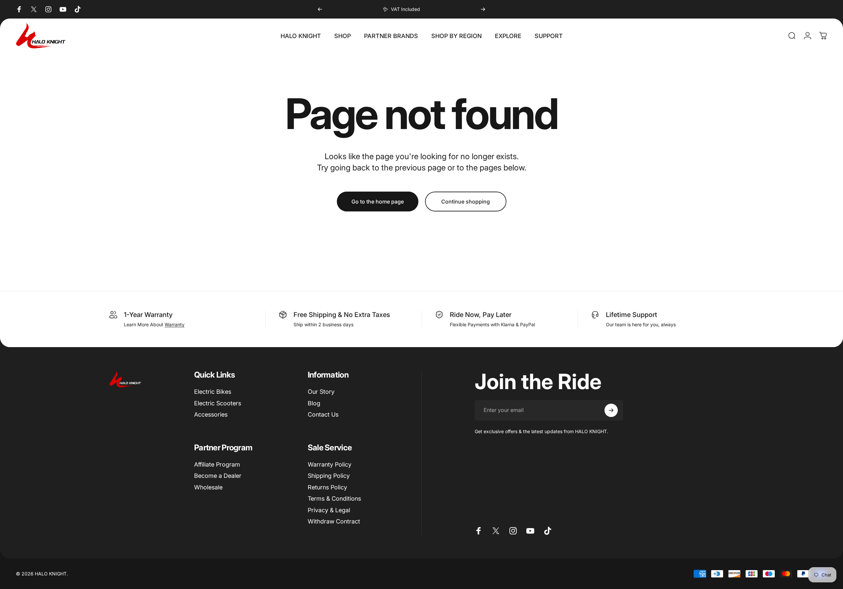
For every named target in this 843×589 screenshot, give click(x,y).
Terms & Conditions (334, 498)
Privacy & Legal (329, 510)
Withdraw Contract (334, 521)
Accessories (211, 414)
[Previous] (320, 9)
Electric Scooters (217, 403)
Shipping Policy (329, 475)
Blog (314, 403)
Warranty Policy (329, 464)
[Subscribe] (611, 410)
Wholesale (208, 487)
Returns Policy (327, 487)
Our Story (321, 391)
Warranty (174, 324)
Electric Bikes (212, 391)
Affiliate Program (217, 464)
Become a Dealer (217, 475)
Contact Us (323, 414)
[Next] (483, 9)
